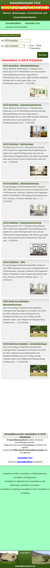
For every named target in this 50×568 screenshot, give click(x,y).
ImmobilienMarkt (13, 23)
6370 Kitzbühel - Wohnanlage (18, 144)
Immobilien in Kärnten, (30, 485)
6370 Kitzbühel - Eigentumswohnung (22, 105)
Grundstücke (34, 13)
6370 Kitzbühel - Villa (14, 262)
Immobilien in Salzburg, (10, 489)
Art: (2, 46)
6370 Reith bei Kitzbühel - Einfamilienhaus (25, 344)
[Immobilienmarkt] (25, 10)
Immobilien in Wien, (11, 473)
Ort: (2, 40)
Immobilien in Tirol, (29, 489)
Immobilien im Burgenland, (25, 477)
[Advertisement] (25, 406)
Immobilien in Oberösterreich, (17, 481)
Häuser (7, 13)
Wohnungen (19, 13)
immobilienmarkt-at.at (25, 566)
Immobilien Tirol (32, 23)
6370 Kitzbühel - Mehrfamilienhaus (21, 65)
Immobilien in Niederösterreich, (33, 473)
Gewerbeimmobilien (25, 17)
